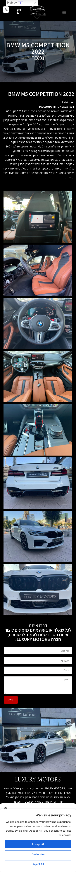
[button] (5, 808)
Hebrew (12, 2)
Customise (38, 854)
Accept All (38, 844)
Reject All (38, 864)
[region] (38, 840)
